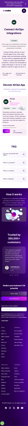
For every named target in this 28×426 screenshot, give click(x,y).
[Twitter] (14, 408)
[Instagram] (10, 408)
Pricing (3, 345)
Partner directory (18, 339)
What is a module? (8, 171)
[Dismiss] (26, 4)
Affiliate (3, 385)
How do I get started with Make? (10, 154)
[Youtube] (22, 408)
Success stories (18, 333)
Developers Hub (5, 376)
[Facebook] (6, 408)
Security (3, 391)
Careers (16, 371)
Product (3, 330)
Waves (3, 356)
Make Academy (5, 368)
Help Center (4, 373)
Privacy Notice (22, 317)
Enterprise (3, 351)
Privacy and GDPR (19, 382)
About (15, 368)
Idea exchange (18, 342)
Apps (2, 339)
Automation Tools (18, 345)
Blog (2, 379)
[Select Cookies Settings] (2, 423)
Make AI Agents (5, 336)
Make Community (5, 371)
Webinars (3, 382)
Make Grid (4, 342)
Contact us (17, 373)
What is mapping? (8, 179)
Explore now (18, 5)
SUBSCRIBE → (5, 320)
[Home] (7, 11)
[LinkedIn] (18, 408)
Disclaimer (16, 385)
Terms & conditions (19, 379)
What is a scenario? (9, 162)
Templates (17, 336)
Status (2, 354)
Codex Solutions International (14, 103)
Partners (3, 388)
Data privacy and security (10, 127)
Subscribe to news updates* (9, 306)
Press (15, 376)
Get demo (3, 348)
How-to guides (18, 330)
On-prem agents (5, 394)
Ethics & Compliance (19, 391)
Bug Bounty (17, 388)
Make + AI (3, 333)
